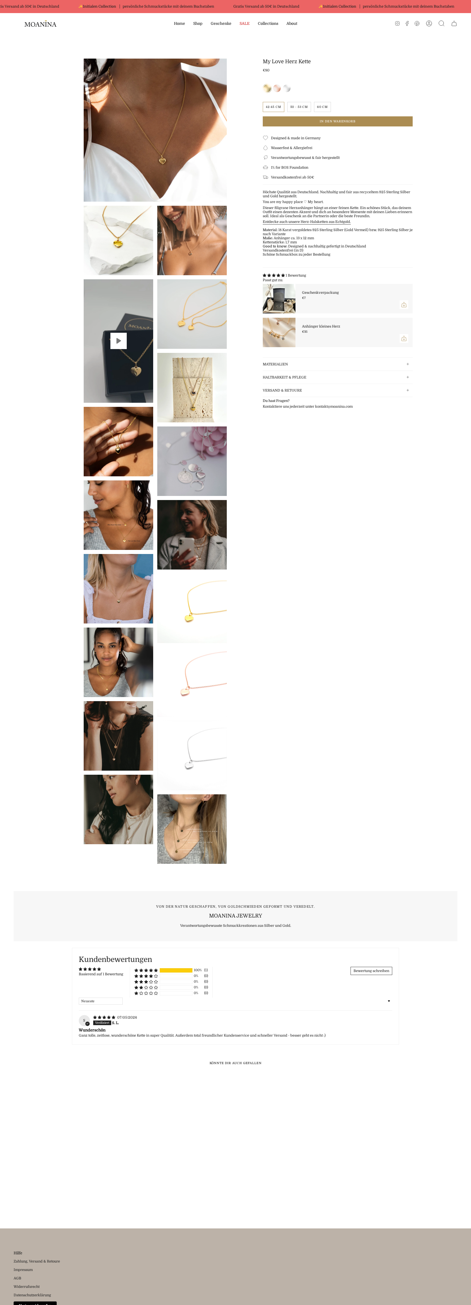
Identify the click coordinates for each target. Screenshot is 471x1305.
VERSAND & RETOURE (282, 390)
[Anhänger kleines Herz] (279, 332)
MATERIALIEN (275, 364)
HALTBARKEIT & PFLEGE (284, 377)
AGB (17, 1278)
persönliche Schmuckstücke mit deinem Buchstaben (148, 6)
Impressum (23, 1270)
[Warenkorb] (454, 23)
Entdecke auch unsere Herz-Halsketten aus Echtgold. (307, 222)
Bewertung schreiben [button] (371, 971)
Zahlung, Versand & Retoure (37, 1261)
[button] (198, 23)
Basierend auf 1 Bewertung (101, 974)
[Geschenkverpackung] (279, 298)
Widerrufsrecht (27, 1287)
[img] (104, 1017)
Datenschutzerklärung (32, 1295)
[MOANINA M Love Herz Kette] (118, 341)
